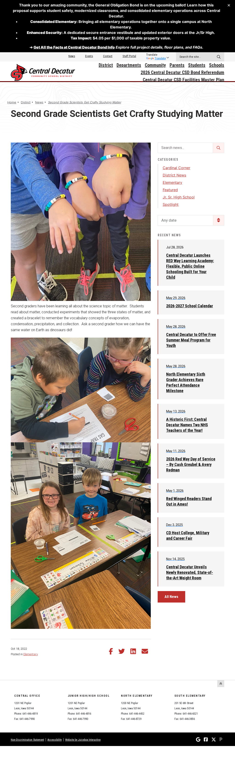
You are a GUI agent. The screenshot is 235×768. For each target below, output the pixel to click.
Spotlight (171, 204)
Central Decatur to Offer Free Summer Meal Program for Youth (191, 340)
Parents (177, 65)
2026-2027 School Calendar (189, 305)
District (106, 65)
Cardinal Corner (176, 167)
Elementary (30, 654)
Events (89, 56)
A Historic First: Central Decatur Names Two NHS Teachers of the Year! (187, 425)
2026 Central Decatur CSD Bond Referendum (182, 72)
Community (155, 65)
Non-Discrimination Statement (27, 739)
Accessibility (55, 739)
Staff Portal (129, 56)
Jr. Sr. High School (179, 197)
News (71, 56)
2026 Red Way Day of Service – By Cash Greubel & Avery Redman (190, 464)
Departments (129, 65)
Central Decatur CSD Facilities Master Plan (183, 80)
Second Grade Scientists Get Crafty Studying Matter (84, 102)
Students (196, 65)
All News (171, 597)
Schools (216, 65)
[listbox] (156, 55)
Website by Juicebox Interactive (83, 739)
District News (174, 175)
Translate (160, 58)
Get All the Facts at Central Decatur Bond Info (74, 47)
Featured (170, 189)
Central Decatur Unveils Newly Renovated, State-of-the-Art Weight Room (189, 572)
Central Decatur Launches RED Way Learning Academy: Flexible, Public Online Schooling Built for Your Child (190, 266)
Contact (107, 56)
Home (11, 102)
